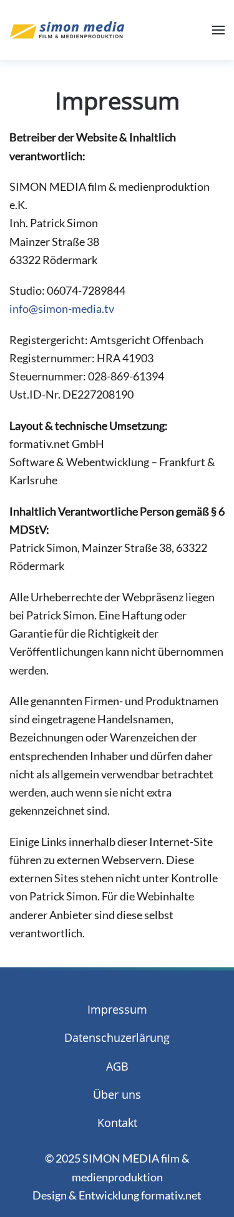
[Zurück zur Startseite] (67, 30)
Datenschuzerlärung (117, 1037)
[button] (218, 30)
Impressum (117, 1009)
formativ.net (171, 1195)
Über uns (117, 1094)
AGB (117, 1066)
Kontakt (117, 1122)
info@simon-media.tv (61, 308)
